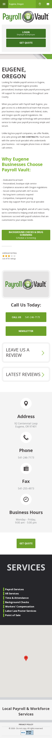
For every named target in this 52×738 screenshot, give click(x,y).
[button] (3, 256)
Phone (40, 4)
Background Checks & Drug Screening (26, 235)
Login (26, 33)
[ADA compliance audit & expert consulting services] (26, 733)
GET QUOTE (25, 42)
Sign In (48, 4)
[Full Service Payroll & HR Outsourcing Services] (26, 17)
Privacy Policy (26, 724)
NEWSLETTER (26, 331)
